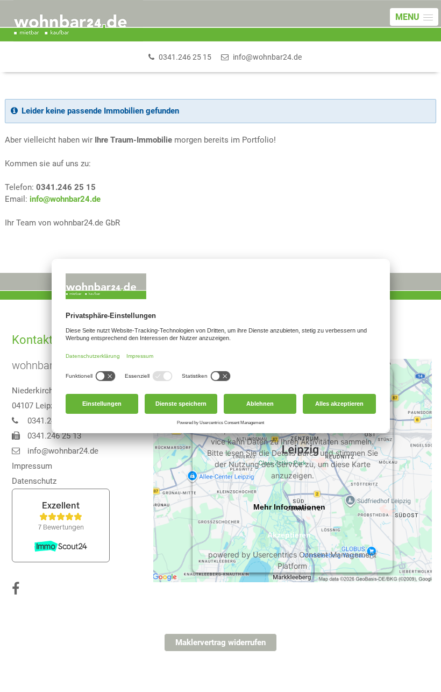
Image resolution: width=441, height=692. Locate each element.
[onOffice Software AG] (385, 676)
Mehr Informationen (289, 507)
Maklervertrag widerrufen (220, 642)
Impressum (32, 466)
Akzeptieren (289, 535)
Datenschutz (34, 481)
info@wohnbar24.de (65, 199)
